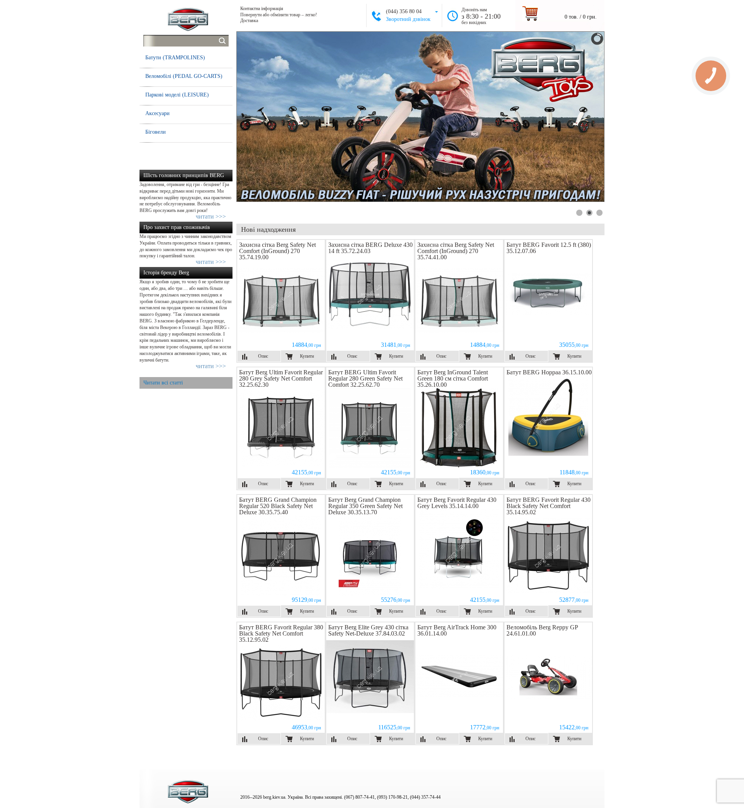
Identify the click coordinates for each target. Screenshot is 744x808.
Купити (307, 356)
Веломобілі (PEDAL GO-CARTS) (183, 76)
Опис (263, 356)
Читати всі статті (163, 383)
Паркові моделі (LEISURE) (177, 95)
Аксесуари (157, 113)
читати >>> (211, 216)
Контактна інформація (261, 8)
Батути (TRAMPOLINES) (175, 57)
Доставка (249, 20)
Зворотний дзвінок (408, 19)
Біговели (155, 132)
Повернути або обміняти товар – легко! (278, 14)
